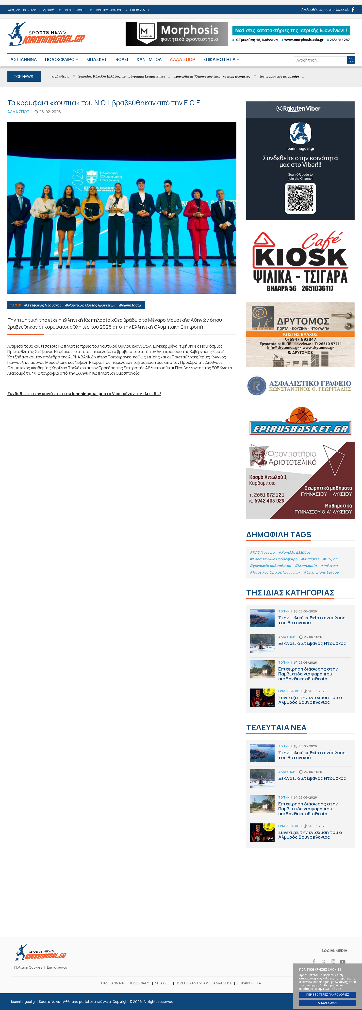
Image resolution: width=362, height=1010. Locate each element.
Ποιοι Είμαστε (74, 10)
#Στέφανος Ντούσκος (42, 305)
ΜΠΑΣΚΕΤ (96, 59)
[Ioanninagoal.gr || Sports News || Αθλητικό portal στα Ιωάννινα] (40, 959)
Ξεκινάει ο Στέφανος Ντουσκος (300, 645)
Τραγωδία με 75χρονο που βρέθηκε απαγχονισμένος (194, 76)
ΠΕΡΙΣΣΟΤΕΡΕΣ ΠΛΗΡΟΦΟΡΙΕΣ (327, 994)
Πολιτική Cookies (108, 10)
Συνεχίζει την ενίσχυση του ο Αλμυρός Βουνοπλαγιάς (300, 699)
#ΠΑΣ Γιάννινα (262, 552)
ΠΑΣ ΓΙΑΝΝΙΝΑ (22, 59)
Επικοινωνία (139, 10)
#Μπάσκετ (310, 559)
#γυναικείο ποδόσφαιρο (270, 565)
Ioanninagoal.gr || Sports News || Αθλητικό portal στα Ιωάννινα (46, 33)
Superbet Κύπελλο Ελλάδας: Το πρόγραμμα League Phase (104, 76)
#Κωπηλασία (130, 305)
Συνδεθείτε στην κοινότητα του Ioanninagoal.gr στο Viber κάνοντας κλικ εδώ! (84, 393)
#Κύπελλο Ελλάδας (294, 552)
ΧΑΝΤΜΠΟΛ (149, 59)
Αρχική (48, 10)
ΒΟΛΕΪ (121, 59)
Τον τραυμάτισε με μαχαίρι (261, 76)
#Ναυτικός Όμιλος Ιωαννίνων (90, 305)
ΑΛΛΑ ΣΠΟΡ (182, 59)
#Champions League (321, 572)
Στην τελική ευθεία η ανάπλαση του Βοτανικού (300, 620)
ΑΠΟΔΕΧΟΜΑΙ (327, 1003)
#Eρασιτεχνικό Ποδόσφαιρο (273, 559)
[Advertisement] (181, 900)
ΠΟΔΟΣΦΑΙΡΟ (60, 59)
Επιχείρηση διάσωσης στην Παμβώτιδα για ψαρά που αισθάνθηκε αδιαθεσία (300, 673)
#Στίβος (330, 559)
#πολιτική (329, 565)
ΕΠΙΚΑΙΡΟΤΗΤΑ (219, 59)
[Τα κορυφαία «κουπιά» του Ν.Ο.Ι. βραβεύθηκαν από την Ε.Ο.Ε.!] (121, 208)
